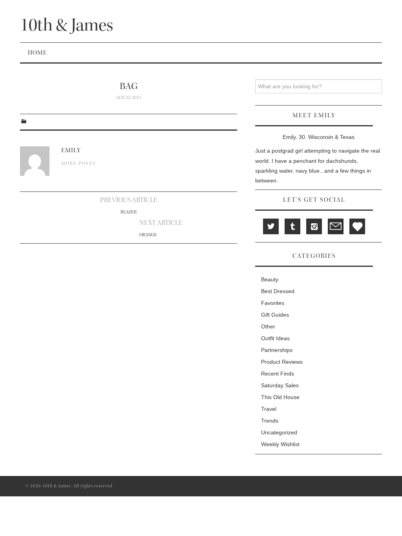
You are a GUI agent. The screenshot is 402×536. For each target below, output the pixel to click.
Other (268, 326)
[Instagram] (314, 226)
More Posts (78, 163)
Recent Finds (277, 373)
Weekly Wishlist (280, 444)
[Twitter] (271, 226)
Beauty (269, 279)
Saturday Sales (280, 385)
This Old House (280, 397)
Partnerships (276, 350)
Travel (268, 409)
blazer (129, 212)
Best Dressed (277, 291)
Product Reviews (282, 362)
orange (148, 235)
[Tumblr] (292, 226)
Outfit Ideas (275, 338)
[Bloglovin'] (357, 226)
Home (37, 53)
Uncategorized (279, 432)
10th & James (66, 25)
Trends (269, 420)
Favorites (272, 303)
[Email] (336, 226)
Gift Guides (275, 315)
